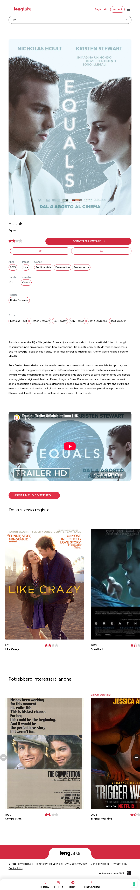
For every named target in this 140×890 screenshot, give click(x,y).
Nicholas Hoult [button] (18, 320)
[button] (88, 241)
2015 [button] (13, 267)
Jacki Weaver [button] (118, 320)
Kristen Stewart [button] (40, 320)
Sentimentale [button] (44, 267)
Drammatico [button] (62, 267)
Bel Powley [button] (60, 320)
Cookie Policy (16, 868)
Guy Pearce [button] (77, 320)
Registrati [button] (101, 9)
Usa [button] (26, 267)
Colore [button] (26, 282)
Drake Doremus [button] (19, 300)
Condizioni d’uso (100, 863)
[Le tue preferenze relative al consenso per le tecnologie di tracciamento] (134, 884)
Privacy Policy (120, 863)
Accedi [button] (117, 9)
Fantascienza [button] (81, 267)
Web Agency (105, 873)
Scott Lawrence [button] (97, 320)
